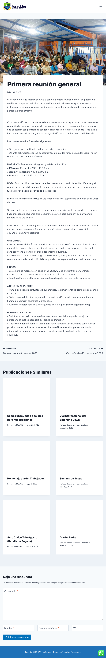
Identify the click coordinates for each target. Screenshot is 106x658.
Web (75, 628)
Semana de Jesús (71, 478)
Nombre (9, 628)
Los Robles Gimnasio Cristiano (75, 425)
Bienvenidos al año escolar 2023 (20, 351)
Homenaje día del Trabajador (25, 478)
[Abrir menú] (100, 6)
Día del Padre (68, 537)
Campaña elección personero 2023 (84, 351)
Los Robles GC (16, 425)
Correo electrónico (49, 628)
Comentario (11, 591)
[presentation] (26, 394)
